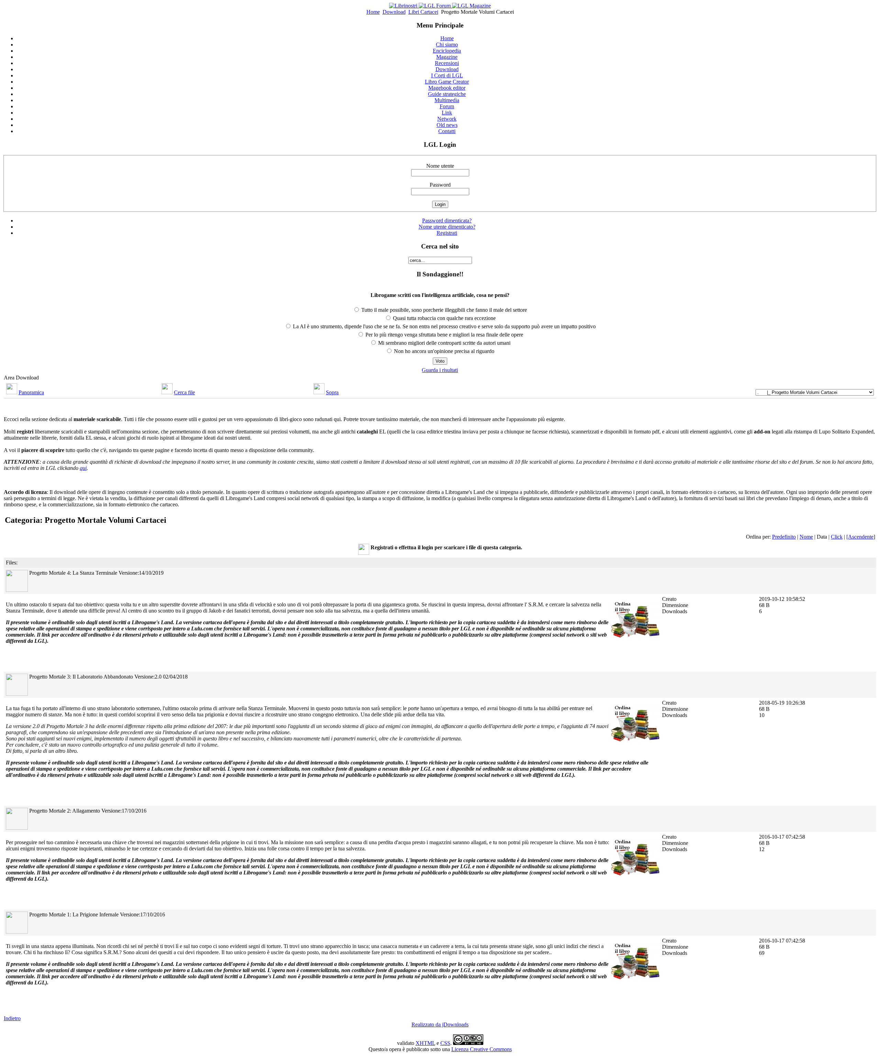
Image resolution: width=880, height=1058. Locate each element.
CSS (445, 1043)
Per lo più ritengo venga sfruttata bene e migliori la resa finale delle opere (443, 335)
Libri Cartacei (423, 12)
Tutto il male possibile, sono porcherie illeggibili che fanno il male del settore (443, 310)
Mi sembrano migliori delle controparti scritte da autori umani (443, 343)
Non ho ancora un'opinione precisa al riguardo (443, 351)
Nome (806, 537)
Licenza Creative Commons (481, 1049)
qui (83, 468)
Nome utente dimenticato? (447, 227)
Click (837, 537)
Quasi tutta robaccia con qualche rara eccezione (444, 318)
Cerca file (184, 392)
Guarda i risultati (440, 370)
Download (394, 12)
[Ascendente (859, 537)
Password (440, 185)
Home (373, 12)
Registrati (447, 233)
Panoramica (31, 392)
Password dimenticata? (447, 220)
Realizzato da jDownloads (440, 1024)
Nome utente (440, 166)
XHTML (425, 1043)
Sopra (332, 392)
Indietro (12, 1018)
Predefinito (784, 537)
